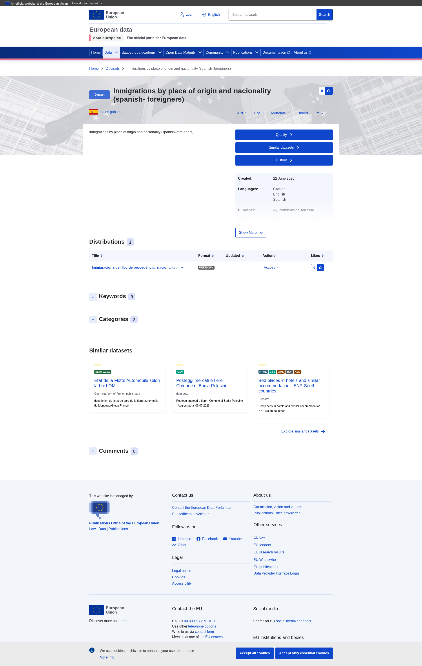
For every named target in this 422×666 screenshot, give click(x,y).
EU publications (265, 567)
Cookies (178, 577)
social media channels (293, 621)
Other (182, 545)
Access (269, 267)
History (281, 160)
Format (204, 255)
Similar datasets (281, 147)
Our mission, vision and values (277, 507)
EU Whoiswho (264, 560)
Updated (233, 255)
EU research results (268, 552)
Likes (315, 255)
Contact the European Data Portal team (202, 507)
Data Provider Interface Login (276, 573)
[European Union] (128, 610)
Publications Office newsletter (276, 513)
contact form (204, 631)
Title (95, 255)
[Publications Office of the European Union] (128, 509)
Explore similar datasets (303, 431)
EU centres (214, 637)
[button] (87, 3)
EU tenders (262, 545)
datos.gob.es (110, 112)
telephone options (202, 626)
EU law (259, 537)
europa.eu (125, 621)
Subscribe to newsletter (190, 514)
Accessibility (182, 583)
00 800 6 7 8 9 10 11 (200, 621)
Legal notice (181, 571)
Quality (281, 135)
